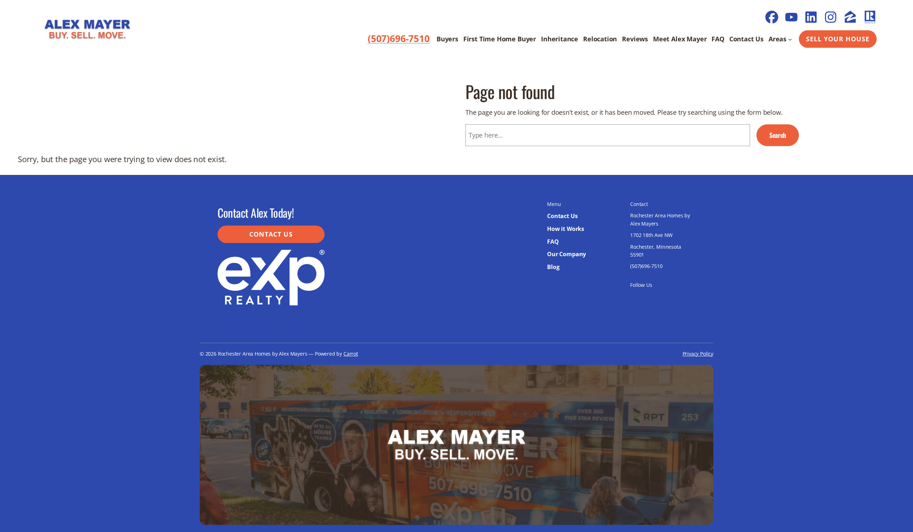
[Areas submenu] (790, 39)
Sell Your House (837, 39)
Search (777, 135)
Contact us (271, 234)
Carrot (350, 353)
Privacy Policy (698, 353)
